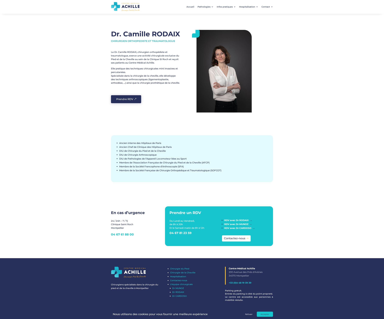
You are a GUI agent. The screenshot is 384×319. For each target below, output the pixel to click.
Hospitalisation (247, 6)
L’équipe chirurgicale (181, 284)
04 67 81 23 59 (181, 233)
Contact (265, 6)
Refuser (248, 314)
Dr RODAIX (178, 292)
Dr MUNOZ (178, 288)
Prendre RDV (124, 99)
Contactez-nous (234, 238)
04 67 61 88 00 (122, 234)
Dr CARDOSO (179, 296)
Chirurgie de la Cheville (182, 272)
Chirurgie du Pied (179, 268)
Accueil (190, 6)
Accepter (265, 314)
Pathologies (204, 6)
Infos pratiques (225, 6)
